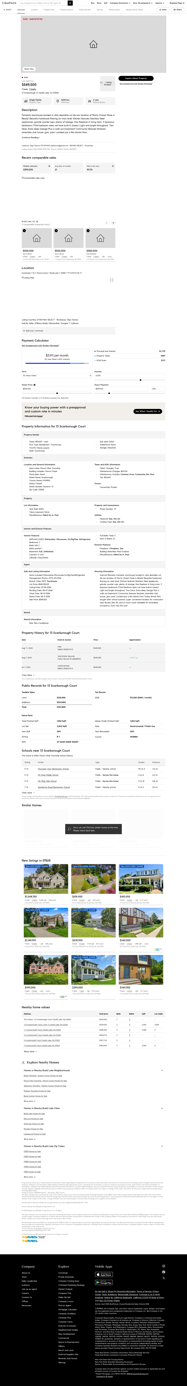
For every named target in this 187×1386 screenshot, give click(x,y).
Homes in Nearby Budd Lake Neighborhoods (47, 1070)
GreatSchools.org (61, 796)
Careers (25, 1293)
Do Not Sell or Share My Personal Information (115, 1291)
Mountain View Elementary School (53, 769)
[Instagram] (163, 1265)
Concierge (63, 1273)
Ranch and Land (65, 1350)
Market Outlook (65, 1289)
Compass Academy (67, 1313)
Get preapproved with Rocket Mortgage (136, 84)
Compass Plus (64, 1317)
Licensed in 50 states (104, 1376)
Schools (100, 10)
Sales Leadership (29, 1281)
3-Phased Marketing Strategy (71, 1285)
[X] (163, 1277)
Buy (93, 3)
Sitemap (62, 1362)
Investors (26, 1285)
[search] (70, 3)
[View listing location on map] (107, 83)
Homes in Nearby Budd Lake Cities (42, 1108)
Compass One (64, 1293)
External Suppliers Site (68, 1354)
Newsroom (26, 1305)
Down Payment (102, 385)
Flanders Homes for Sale (33, 1129)
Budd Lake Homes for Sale (34, 1114)
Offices (25, 1301)
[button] (93, 44)
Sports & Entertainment (68, 1342)
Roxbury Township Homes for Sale (37, 1091)
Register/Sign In (177, 3)
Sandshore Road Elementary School (54, 787)
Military (61, 1346)
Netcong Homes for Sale (33, 1119)
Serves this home (110, 775)
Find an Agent (64, 1305)
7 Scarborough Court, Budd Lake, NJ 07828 (42, 1045)
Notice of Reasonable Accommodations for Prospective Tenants (120, 1364)
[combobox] (43, 3)
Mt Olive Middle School (48, 775)
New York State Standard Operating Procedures (114, 1362)
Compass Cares (65, 1322)
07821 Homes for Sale (32, 1172)
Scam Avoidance (109, 1294)
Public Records (85, 10)
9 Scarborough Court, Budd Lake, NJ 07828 (42, 1040)
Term (24, 371)
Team (24, 1277)
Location (34, 10)
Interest (98, 371)
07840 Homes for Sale (32, 1162)
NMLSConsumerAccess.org (137, 1374)
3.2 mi (155, 769)
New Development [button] (141, 3)
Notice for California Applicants (118, 1297)
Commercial (63, 1338)
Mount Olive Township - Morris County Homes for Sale (45, 1081)
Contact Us (27, 1297)
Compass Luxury (66, 1301)
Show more (28, 1101)
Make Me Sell (64, 1297)
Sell (105, 3)
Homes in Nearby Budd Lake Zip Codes (44, 1146)
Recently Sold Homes (67, 1358)
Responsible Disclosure (128, 1294)
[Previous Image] (27, 879)
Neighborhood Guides (68, 1330)
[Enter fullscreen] (111, 280)
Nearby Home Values (134, 10)
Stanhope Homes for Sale (34, 1124)
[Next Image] (65, 879)
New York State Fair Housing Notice (109, 1359)
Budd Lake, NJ (45, 93)
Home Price (27, 385)
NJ (34, 273)
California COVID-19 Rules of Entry (148, 1297)
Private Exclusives (66, 1277)
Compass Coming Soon (68, 1281)
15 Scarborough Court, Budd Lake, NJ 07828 (42, 1035)
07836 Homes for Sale (32, 1167)
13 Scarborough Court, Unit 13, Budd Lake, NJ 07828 (46, 1024)
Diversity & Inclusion (67, 1326)
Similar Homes (114, 10)
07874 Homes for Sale (32, 1151)
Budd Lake (54, 273)
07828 (56, 93)
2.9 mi (154, 787)
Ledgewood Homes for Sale (35, 1134)
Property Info (49, 10)
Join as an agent (29, 1289)
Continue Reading (30, 137)
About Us (26, 1273)
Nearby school (109, 769)
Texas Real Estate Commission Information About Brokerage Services (122, 1353)
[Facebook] (163, 1271)
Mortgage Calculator (67, 1309)
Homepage (26, 273)
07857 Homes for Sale (32, 1156)
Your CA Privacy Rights (109, 1300)
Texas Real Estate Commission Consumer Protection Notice (118, 1355)
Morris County (42, 273)
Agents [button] (158, 3)
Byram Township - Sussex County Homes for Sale (43, 1076)
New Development (66, 1334)
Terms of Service (144, 1291)
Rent (99, 3)
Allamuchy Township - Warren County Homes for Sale (45, 1086)
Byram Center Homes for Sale (35, 1096)
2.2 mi (154, 775)
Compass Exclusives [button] (119, 3)
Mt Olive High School (47, 781)
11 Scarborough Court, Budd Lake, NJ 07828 (42, 1030)
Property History (66, 10)
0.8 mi (155, 781)
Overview (21, 10)
